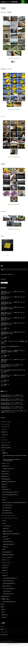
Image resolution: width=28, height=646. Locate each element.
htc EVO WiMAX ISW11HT (9, 578)
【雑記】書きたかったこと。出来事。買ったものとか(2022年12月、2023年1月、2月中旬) (13, 351)
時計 (2, 604)
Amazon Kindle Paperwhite (8, 601)
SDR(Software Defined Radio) (8, 481)
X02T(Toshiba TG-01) (7, 593)
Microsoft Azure (5, 510)
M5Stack (4, 570)
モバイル (3, 573)
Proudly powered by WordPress (7, 641)
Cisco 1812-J (6, 539)
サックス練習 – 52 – (5, 380)
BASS (2, 609)
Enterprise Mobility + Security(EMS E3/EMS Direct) (13, 502)
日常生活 (3, 432)
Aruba (3, 520)
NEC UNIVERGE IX (6, 552)
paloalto (5, 546)
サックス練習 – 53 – (5, 355)
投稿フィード (4, 629)
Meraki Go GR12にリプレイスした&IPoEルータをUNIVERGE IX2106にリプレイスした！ (12, 365)
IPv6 (3, 549)
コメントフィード (5, 632)
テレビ (2, 429)
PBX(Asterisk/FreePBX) (7, 554)
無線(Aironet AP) (6, 531)
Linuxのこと (4, 463)
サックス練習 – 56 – (5, 328)
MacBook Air (4, 471)
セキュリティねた (6, 557)
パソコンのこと (4, 442)
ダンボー (3, 439)
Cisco (3, 523)
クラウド (3, 497)
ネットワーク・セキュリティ (8, 518)
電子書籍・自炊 (4, 599)
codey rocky (5, 565)
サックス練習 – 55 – (5, 337)
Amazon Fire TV (5, 445)
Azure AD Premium (7, 505)
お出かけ (4, 434)
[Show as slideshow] (14, 58)
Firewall (4, 536)
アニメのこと (4, 424)
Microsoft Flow (4, 473)
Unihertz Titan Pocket (8, 580)
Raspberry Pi (5, 466)
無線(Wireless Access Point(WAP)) (10, 533)
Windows (3, 486)
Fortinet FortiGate (7, 541)
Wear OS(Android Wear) (8, 583)
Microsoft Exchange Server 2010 (9, 492)
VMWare (3, 484)
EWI (2, 612)
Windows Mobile (6, 586)
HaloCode (4, 567)
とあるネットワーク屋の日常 (9, 2)
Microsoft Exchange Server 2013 (9, 494)
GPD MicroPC (5, 489)
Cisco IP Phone (6, 526)
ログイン (3, 626)
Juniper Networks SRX (8, 544)
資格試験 (4, 452)
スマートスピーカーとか (6, 515)
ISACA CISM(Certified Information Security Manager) (15, 455)
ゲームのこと (4, 426)
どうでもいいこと (5, 421)
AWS (3, 499)
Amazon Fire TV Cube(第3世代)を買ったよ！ (11, 346)
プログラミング (4, 562)
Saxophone (3, 614)
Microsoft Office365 (6, 512)
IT (1, 450)
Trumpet (3, 617)
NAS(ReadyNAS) (5, 479)
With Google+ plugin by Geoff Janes (14, 643)
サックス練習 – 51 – (5, 384)
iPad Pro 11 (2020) (5, 447)
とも (21, 396)
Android (4, 575)
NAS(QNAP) (4, 476)
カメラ (2, 437)
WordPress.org (4, 634)
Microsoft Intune (6, 507)
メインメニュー (26, 1)
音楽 (2, 606)
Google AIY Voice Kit (7, 468)
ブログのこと (4, 559)
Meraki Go (5, 528)
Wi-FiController (6, 591)
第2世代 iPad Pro (5, 596)
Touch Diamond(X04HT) (8, 588)
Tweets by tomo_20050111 (7, 274)
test (7, 255)
